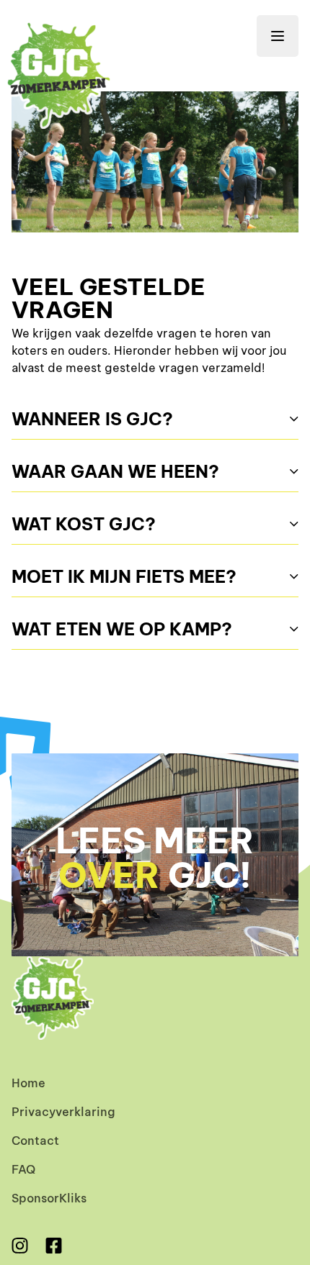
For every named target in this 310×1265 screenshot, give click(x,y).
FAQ (23, 1168)
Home (28, 1082)
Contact (35, 1140)
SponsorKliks (49, 1197)
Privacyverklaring (63, 1111)
